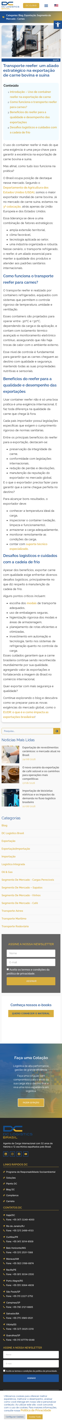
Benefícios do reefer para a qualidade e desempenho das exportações (30, 117)
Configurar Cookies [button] (15, 1417)
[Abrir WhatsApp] (54, 1416)
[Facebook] (19, 1154)
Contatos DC (12, 1207)
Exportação (30, 15)
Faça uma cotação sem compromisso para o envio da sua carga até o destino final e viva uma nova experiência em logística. (31, 1083)
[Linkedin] (5, 1154)
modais (32, 603)
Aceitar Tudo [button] (35, 1417)
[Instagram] (12, 1154)
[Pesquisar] (56, 731)
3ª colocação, (12, 206)
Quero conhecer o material (31, 1013)
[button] (58, 25)
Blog (20, 15)
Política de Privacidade (36, 1410)
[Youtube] (25, 1154)
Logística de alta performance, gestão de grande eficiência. (31, 1067)
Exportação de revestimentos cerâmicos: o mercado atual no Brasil (41, 751)
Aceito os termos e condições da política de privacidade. (31, 1371)
